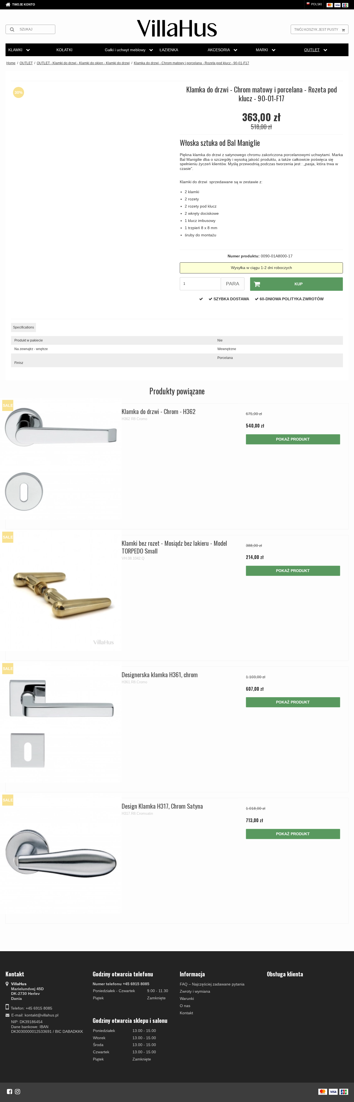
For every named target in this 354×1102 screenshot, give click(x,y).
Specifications (23, 327)
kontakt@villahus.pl (41, 1015)
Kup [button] (299, 284)
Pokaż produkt (293, 439)
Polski (316, 4)
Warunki (187, 998)
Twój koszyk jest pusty (316, 30)
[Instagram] (17, 1091)
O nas (185, 1005)
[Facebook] (9, 1091)
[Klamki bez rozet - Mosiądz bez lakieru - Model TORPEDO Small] (61, 590)
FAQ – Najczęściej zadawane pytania (212, 984)
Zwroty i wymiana (195, 991)
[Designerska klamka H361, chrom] (61, 722)
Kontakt (186, 1013)
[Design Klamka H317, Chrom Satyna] (61, 853)
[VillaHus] (177, 28)
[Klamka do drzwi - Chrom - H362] (61, 458)
